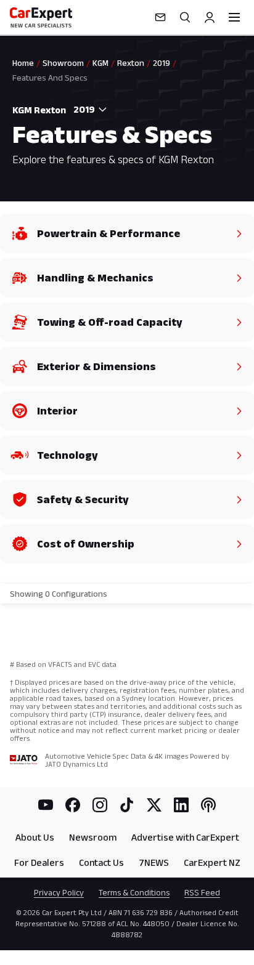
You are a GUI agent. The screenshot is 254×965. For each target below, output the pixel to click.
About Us (34, 837)
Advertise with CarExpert (185, 837)
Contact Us (101, 862)
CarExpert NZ (212, 862)
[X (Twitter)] (154, 804)
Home (23, 63)
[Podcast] (208, 804)
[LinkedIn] (181, 804)
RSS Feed (202, 892)
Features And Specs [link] (50, 78)
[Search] (185, 17)
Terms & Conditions (134, 892)
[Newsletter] (160, 17)
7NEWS (154, 862)
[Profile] (209, 17)
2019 (161, 63)
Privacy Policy (59, 892)
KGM (100, 63)
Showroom (63, 63)
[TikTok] (127, 804)
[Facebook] (72, 804)
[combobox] (87, 109)
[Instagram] (99, 804)
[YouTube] (45, 804)
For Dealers (39, 862)
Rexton (130, 63)
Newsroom (93, 837)
